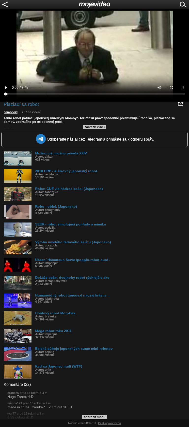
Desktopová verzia (109, 423)
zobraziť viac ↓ (95, 127)
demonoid (10, 112)
